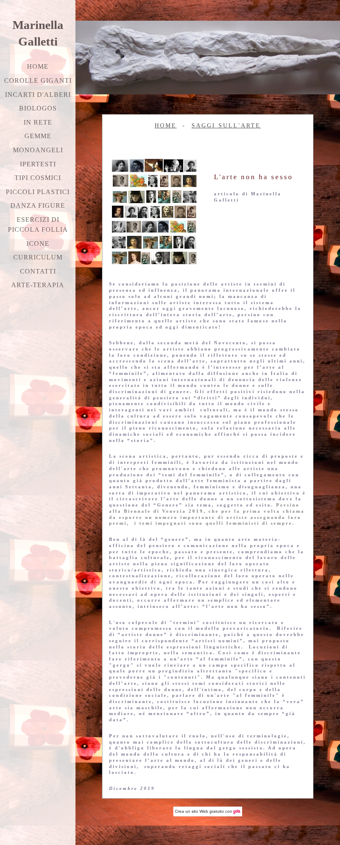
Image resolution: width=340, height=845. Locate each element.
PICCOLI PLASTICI (38, 191)
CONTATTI (38, 271)
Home (38, 66)
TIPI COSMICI (38, 177)
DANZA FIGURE (37, 205)
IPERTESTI (38, 164)
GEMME (37, 135)
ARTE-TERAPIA (37, 284)
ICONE (38, 243)
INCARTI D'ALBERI (38, 94)
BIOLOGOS (38, 108)
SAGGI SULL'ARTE (226, 125)
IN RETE (38, 122)
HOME (166, 125)
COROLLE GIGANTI (38, 80)
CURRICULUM (38, 257)
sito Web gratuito (208, 811)
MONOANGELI (38, 150)
